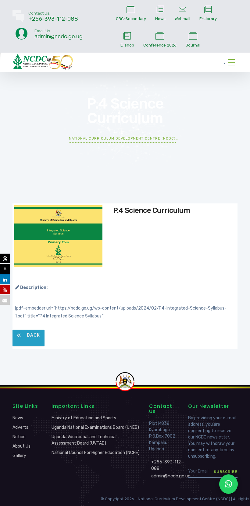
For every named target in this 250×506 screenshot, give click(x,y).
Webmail (182, 18)
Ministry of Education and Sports (84, 418)
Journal (193, 45)
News (160, 18)
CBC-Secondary (131, 18)
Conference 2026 (160, 45)
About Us (21, 446)
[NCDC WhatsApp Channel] (228, 484)
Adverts (20, 427)
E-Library (208, 18)
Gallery (19, 455)
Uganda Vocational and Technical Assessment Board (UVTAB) (84, 440)
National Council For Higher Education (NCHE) (96, 452)
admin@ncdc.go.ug (171, 476)
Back (33, 335)
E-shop (127, 45)
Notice (19, 436)
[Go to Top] (238, 492)
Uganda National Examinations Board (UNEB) (95, 427)
